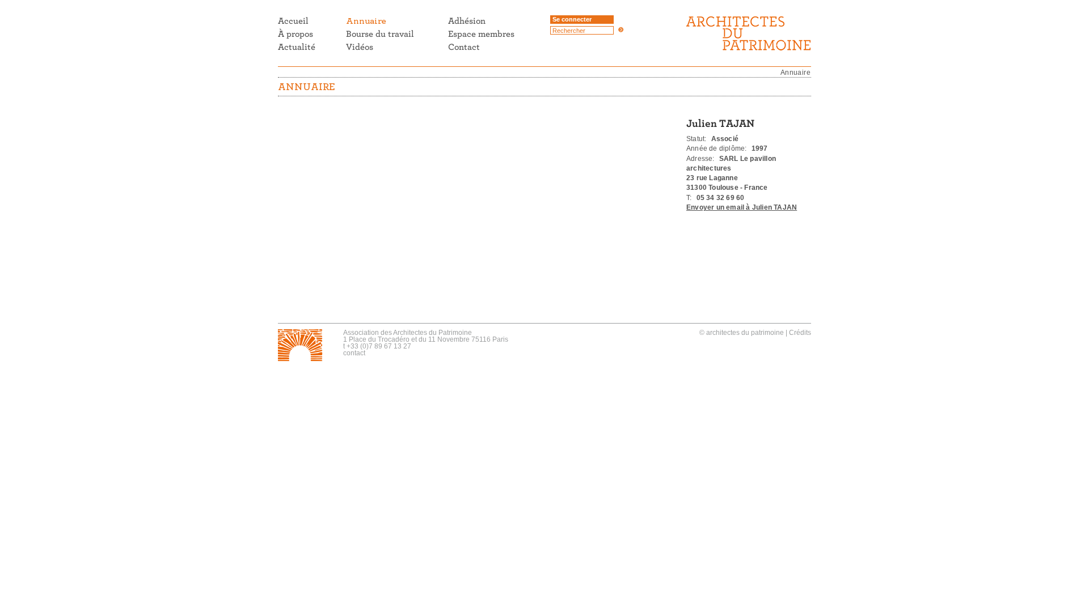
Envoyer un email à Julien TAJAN (741, 207)
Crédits (800, 332)
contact (354, 353)
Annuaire (795, 72)
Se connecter (572, 19)
